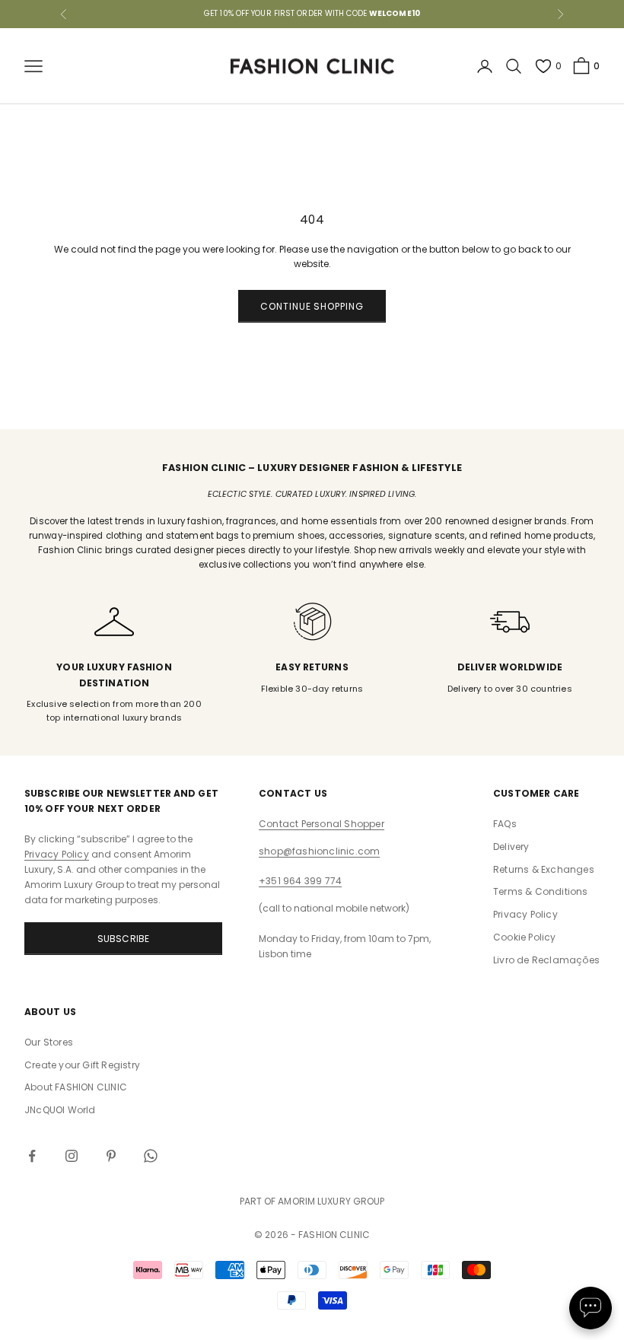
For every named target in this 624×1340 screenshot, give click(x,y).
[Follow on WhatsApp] (150, 1155)
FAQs (505, 823)
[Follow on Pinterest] (111, 1155)
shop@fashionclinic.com (319, 851)
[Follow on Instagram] (71, 1155)
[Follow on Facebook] (32, 1155)
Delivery (511, 846)
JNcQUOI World (60, 1109)
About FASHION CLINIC (75, 1087)
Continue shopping (312, 306)
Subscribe (123, 938)
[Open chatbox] (590, 1308)
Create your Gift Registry (82, 1064)
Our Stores (48, 1042)
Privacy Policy (56, 854)
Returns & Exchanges (543, 869)
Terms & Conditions (540, 891)
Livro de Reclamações (546, 959)
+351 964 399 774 (300, 880)
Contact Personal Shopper (321, 823)
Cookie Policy (524, 937)
